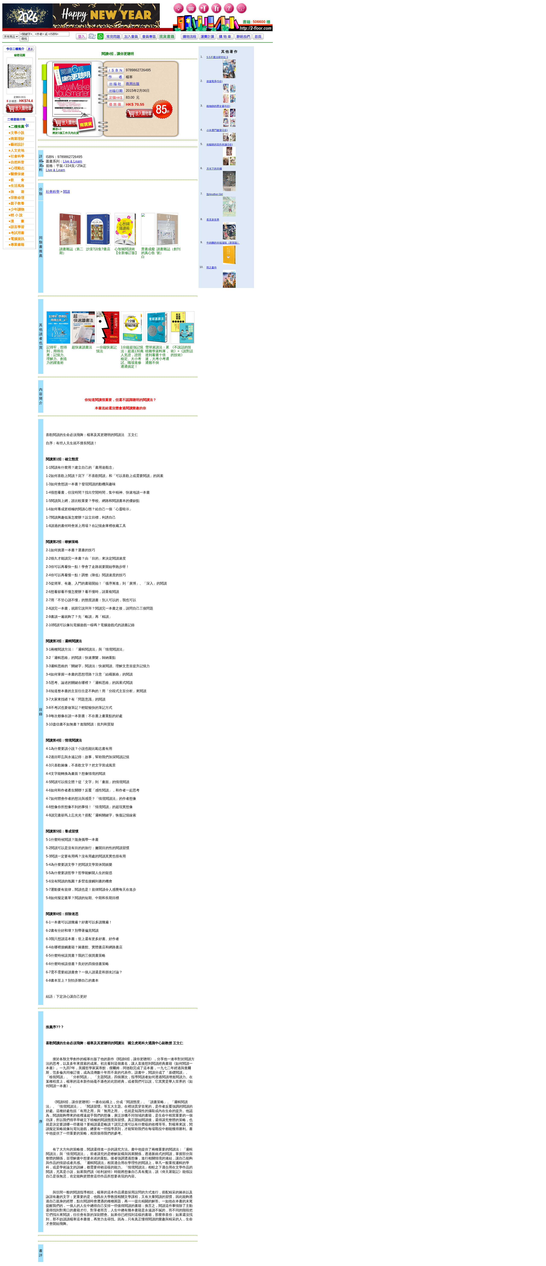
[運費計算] (207, 38)
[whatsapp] (100, 38)
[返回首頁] (258, 38)
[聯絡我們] (243, 38)
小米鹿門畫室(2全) (217, 130)
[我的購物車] (191, 13)
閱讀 (66, 191)
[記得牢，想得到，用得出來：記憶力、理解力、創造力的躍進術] (58, 327)
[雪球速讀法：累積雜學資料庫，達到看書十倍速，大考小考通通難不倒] (157, 327)
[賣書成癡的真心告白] (148, 229)
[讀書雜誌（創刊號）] (169, 229)
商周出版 (132, 84)
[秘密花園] (20, 76)
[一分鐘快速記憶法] (107, 327)
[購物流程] (189, 38)
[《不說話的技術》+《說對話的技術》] (183, 327)
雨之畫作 (211, 267)
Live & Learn (72, 161)
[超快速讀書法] (83, 327)
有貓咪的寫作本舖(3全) (219, 144)
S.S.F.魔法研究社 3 (217, 57)
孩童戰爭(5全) (214, 81)
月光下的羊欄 (214, 168)
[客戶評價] (92, 38)
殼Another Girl (214, 194)
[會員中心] (216, 13)
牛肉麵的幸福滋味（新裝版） (223, 242)
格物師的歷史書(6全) (218, 106)
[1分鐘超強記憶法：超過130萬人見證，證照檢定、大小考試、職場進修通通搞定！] (132, 327)
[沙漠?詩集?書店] (99, 229)
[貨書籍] (166, 38)
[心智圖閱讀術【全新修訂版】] (127, 229)
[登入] (81, 38)
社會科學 (53, 191)
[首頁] (242, 13)
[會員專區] (148, 38)
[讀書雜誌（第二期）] (72, 229)
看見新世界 (212, 219)
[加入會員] (204, 13)
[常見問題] (229, 13)
